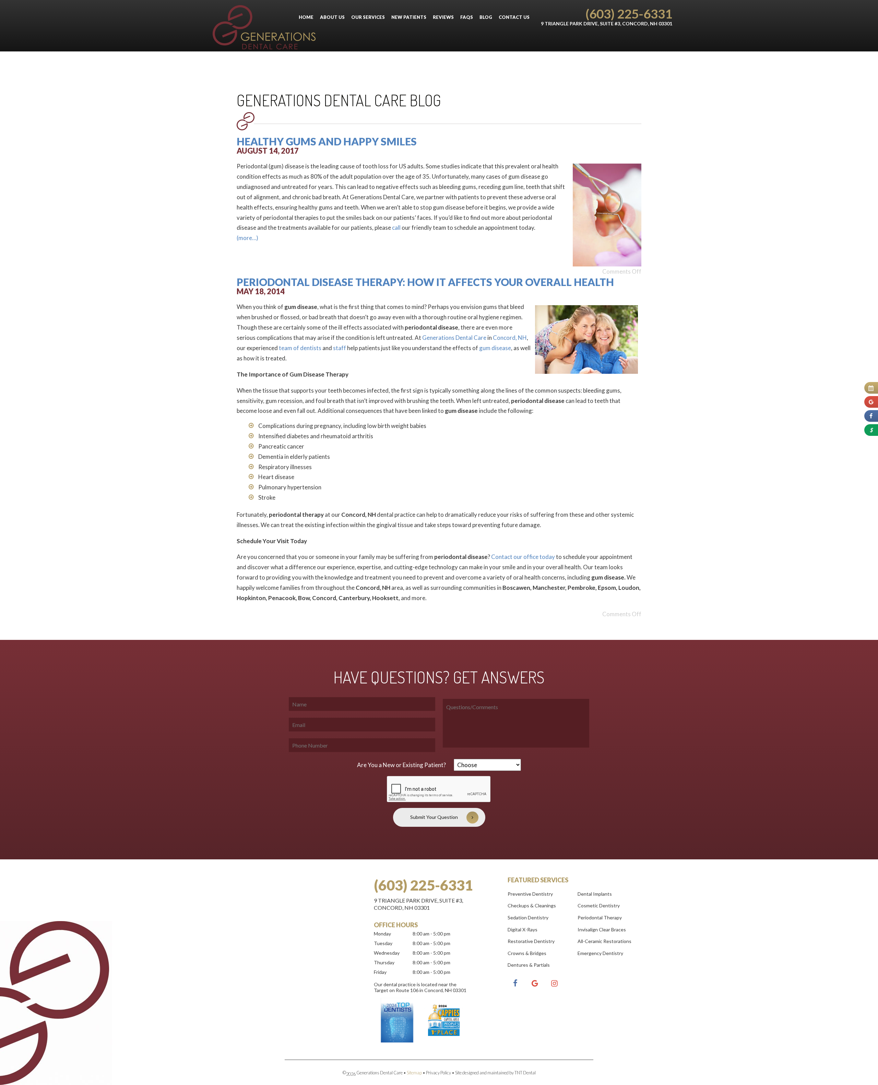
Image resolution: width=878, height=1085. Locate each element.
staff (339, 347)
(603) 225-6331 (628, 13)
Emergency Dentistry (600, 953)
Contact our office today (523, 556)
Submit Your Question (434, 817)
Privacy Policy (438, 1072)
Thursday (384, 962)
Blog (485, 17)
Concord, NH (510, 337)
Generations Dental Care (454, 337)
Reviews (443, 17)
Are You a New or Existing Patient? (401, 764)
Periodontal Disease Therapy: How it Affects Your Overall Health (425, 282)
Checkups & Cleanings (532, 905)
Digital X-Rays (522, 929)
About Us (332, 17)
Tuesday (383, 943)
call (396, 227)
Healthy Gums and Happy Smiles (327, 141)
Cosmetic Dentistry (599, 905)
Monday (382, 934)
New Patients (408, 17)
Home (306, 17)
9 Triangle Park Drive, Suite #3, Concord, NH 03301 (606, 23)
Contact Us (514, 17)
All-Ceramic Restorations (604, 941)
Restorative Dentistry (531, 941)
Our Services (368, 17)
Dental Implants (595, 894)
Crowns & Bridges (527, 953)
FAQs (466, 17)
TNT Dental (525, 1072)
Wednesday (387, 953)
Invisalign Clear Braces (602, 929)
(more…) (247, 237)
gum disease (495, 347)
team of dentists (300, 347)
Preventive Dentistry (530, 894)
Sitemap (414, 1072)
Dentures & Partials (529, 965)
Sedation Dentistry (528, 917)
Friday (380, 972)
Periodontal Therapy (600, 917)
